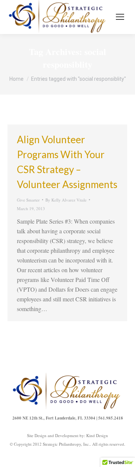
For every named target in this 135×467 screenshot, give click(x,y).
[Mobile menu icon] (120, 16)
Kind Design (97, 435)
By (66, 200)
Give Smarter (28, 200)
